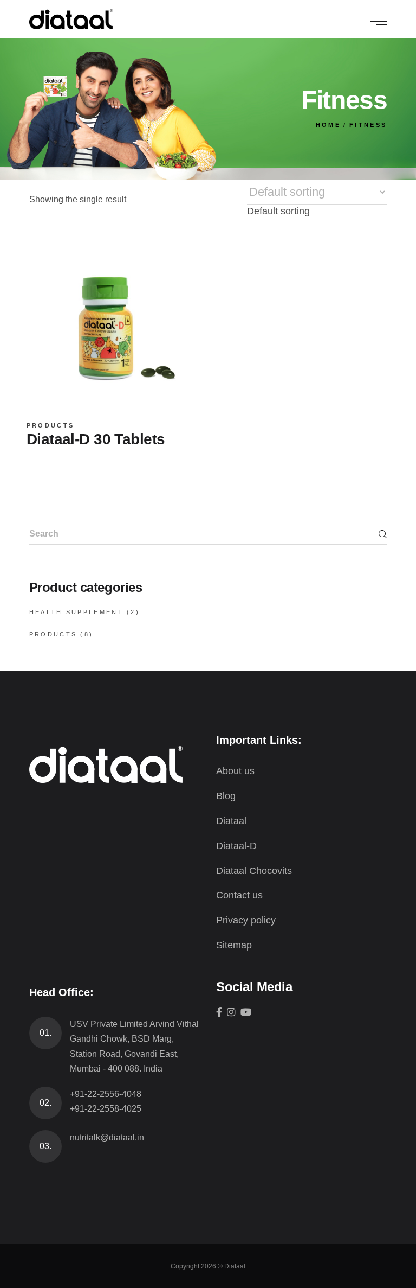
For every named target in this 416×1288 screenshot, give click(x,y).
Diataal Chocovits (254, 870)
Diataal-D (236, 845)
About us (235, 771)
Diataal (231, 820)
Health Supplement (76, 612)
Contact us (239, 895)
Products (50, 426)
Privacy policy (246, 920)
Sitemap (234, 945)
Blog (226, 795)
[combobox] (278, 211)
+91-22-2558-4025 (105, 1108)
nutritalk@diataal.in (107, 1137)
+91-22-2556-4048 (105, 1094)
